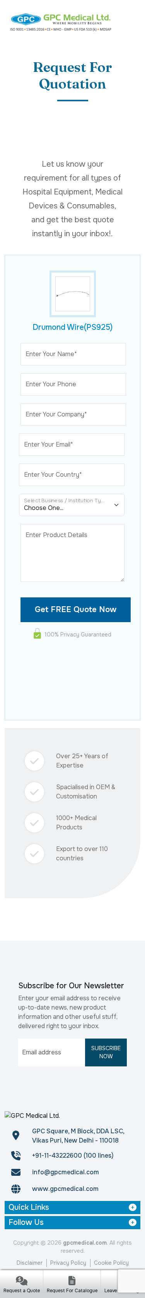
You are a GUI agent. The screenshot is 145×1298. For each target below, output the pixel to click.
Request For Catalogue (72, 1291)
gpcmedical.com (85, 1242)
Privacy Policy (68, 1262)
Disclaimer (30, 1262)
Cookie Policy (111, 1262)
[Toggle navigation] (130, 21)
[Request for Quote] (21, 1281)
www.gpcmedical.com (65, 1189)
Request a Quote (21, 1291)
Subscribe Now (106, 1052)
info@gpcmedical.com (65, 1172)
